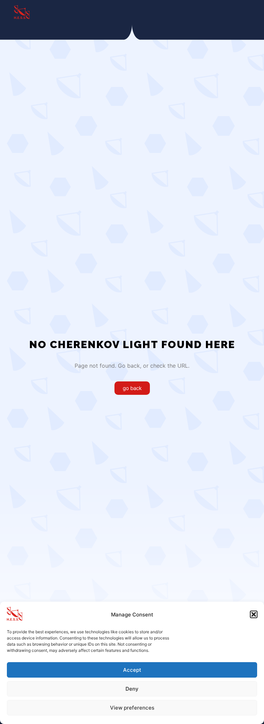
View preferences (132, 707)
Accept (132, 670)
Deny (132, 689)
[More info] (226, 12)
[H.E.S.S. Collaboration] (22, 12)
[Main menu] (239, 12)
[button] (253, 614)
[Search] (214, 12)
